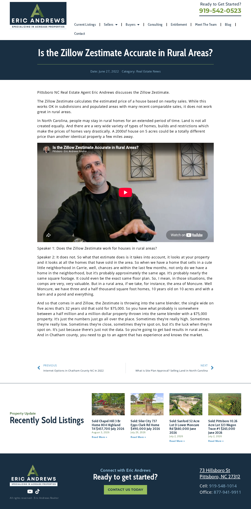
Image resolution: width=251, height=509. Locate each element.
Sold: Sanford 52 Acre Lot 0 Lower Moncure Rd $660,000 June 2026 (184, 427)
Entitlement (179, 24)
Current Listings (85, 24)
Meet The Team (206, 24)
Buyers (130, 24)
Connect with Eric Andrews (125, 470)
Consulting (155, 24)
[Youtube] (30, 491)
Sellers (108, 24)
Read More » (99, 437)
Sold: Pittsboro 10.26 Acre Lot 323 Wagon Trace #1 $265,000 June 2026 (222, 427)
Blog (228, 24)
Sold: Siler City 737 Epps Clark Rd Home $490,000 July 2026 (145, 425)
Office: (220, 492)
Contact (79, 33)
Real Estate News (148, 71)
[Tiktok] (37, 491)
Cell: (218, 486)
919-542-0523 (220, 10)
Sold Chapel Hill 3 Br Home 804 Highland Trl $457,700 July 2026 (108, 425)
